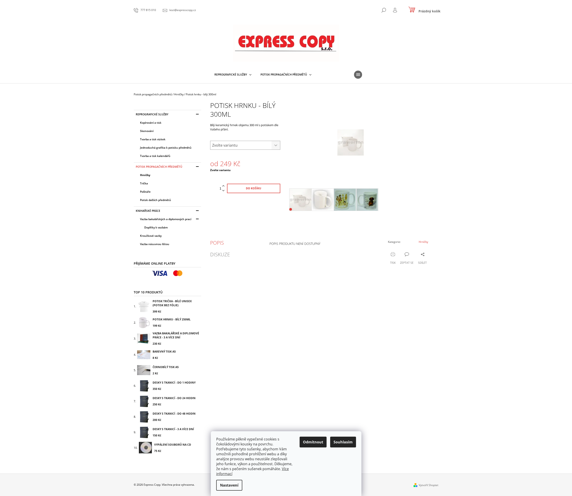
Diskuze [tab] (220, 254)
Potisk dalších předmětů (155, 200)
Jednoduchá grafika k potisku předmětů (165, 148)
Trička (144, 183)
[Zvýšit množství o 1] (223, 186)
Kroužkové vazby (151, 236)
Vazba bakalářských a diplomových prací (165, 219)
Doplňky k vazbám (156, 227)
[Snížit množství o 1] (223, 190)
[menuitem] (233, 75)
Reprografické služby (152, 114)
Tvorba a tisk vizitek (152, 139)
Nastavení (229, 485)
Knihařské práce (148, 211)
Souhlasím (343, 442)
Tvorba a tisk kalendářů (155, 156)
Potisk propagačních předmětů (159, 167)
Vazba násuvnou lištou (154, 244)
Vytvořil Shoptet (428, 485)
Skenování (147, 131)
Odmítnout (313, 442)
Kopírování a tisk (150, 123)
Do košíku (253, 188)
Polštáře (145, 192)
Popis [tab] (217, 242)
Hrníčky (145, 175)
